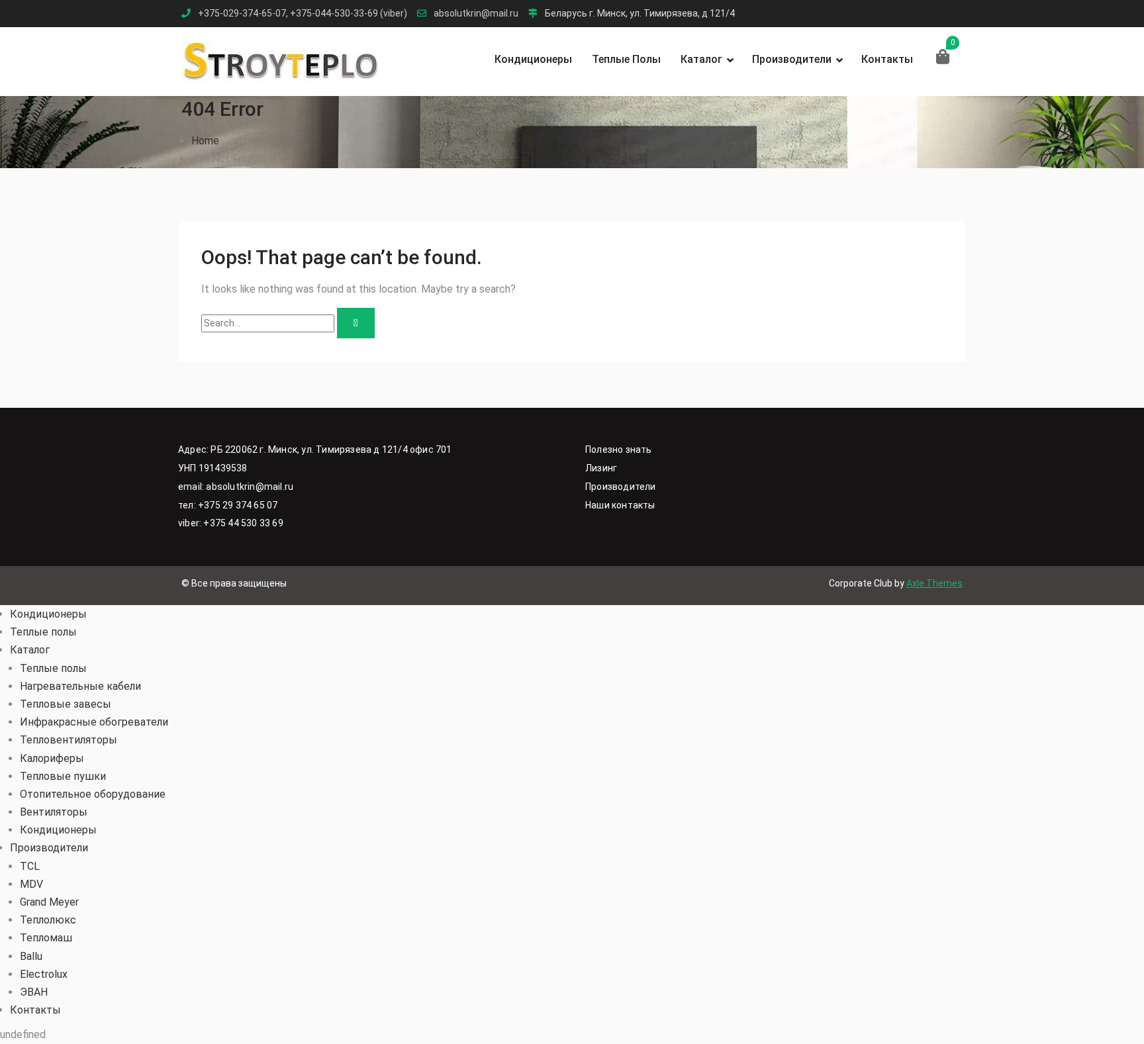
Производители (792, 59)
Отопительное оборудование (93, 794)
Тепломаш (46, 937)
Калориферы (52, 758)
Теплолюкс (48, 920)
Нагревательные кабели (80, 686)
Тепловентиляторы (68, 740)
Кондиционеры (533, 59)
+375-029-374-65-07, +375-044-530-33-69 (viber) (302, 13)
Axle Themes (934, 583)
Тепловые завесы (65, 704)
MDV (31, 884)
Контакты (887, 59)
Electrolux (44, 974)
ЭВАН (34, 992)
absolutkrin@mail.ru (476, 13)
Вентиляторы (53, 812)
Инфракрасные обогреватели (94, 722)
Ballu (31, 956)
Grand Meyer (49, 902)
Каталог (701, 59)
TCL (30, 866)
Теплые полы (626, 59)
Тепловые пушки (63, 776)
